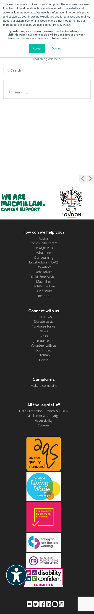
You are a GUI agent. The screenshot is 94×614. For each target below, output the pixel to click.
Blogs (43, 336)
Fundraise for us (44, 326)
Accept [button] (37, 48)
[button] (90, 178)
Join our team (44, 340)
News (43, 331)
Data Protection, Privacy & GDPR (43, 411)
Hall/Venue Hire (43, 286)
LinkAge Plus (43, 248)
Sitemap (44, 355)
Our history (43, 291)
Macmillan (43, 281)
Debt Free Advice (43, 276)
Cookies (44, 425)
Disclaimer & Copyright (44, 415)
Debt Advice (43, 272)
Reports (44, 296)
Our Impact (43, 350)
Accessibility (43, 420)
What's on (43, 252)
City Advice (44, 267)
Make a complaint (43, 385)
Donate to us (43, 321)
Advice (43, 238)
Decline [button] (56, 48)
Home (43, 360)
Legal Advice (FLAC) (43, 262)
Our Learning (43, 257)
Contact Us (43, 317)
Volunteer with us (43, 345)
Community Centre (43, 243)
